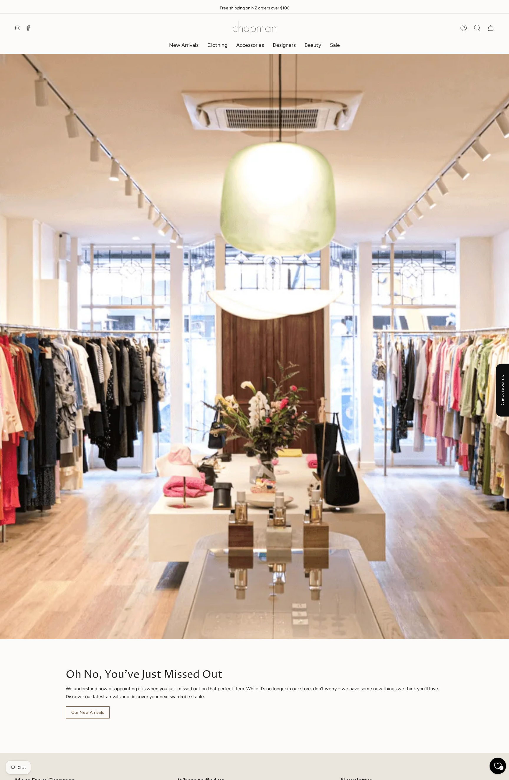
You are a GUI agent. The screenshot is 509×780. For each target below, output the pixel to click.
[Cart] (491, 28)
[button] (217, 44)
